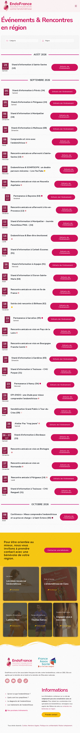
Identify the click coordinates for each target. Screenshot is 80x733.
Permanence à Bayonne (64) (27, 196)
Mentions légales (33, 726)
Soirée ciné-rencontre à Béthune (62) (28, 303)
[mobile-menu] (72, 6)
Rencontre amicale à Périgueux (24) (28, 477)
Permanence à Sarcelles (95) (27, 318)
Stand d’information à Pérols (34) (28, 90)
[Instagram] (19, 681)
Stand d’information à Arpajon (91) (29, 264)
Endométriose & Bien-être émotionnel (29, 235)
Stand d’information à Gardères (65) (29, 357)
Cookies (24, 726)
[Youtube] (13, 681)
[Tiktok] (25, 681)
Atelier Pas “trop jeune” (26, 423)
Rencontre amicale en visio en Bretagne (30, 448)
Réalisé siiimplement (65, 726)
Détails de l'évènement (64, 67)
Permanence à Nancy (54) (26, 383)
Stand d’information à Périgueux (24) (29, 102)
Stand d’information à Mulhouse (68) (29, 127)
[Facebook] (7, 681)
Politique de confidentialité (49, 726)
